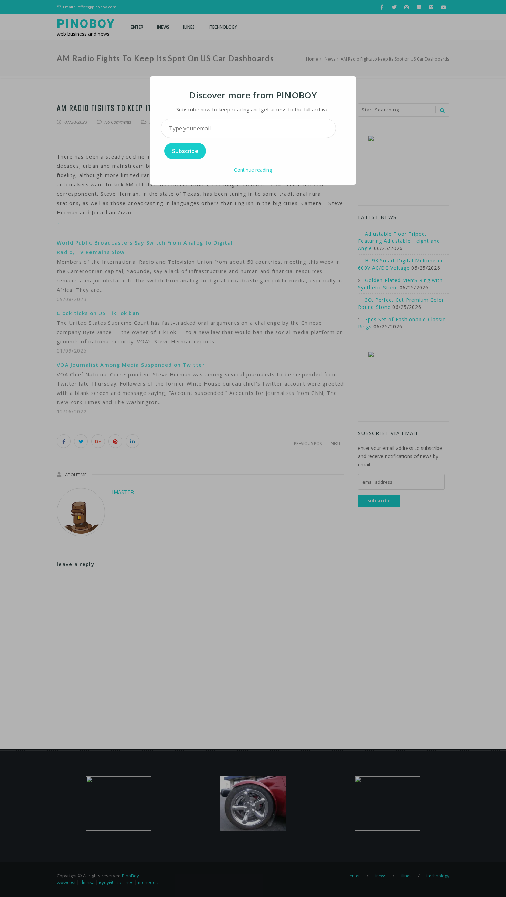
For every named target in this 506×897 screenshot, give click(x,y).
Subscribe (185, 151)
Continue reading (253, 169)
